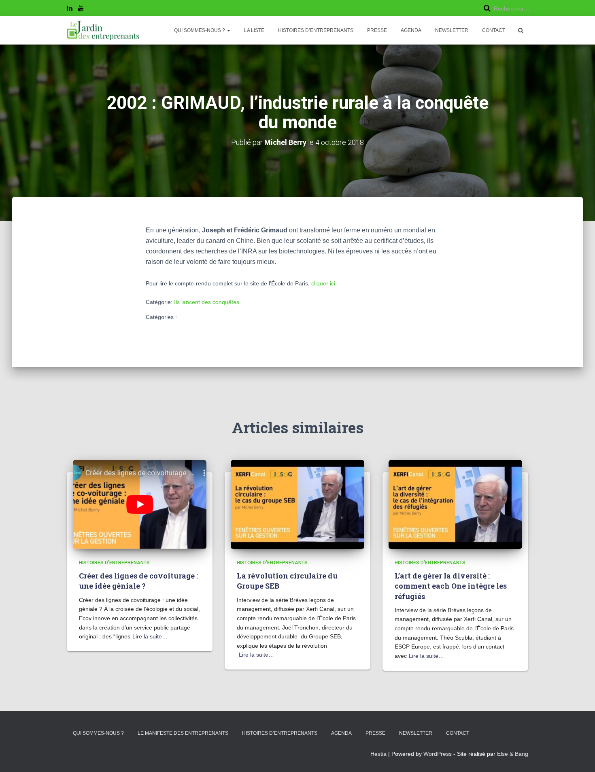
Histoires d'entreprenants (114, 563)
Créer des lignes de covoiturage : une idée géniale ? (138, 581)
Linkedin (69, 9)
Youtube (81, 9)
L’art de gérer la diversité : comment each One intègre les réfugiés (451, 586)
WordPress (437, 754)
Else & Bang (512, 754)
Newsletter (451, 30)
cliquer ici (323, 283)
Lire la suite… (150, 636)
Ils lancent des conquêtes (206, 302)
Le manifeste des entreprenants (183, 733)
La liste (254, 30)
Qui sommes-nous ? (200, 30)
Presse (377, 30)
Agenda (411, 30)
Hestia (378, 754)
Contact (493, 30)
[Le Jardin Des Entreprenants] (103, 30)
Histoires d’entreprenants (315, 30)
